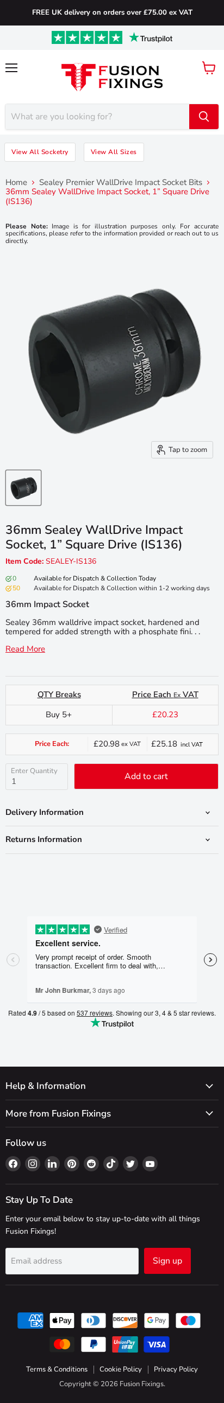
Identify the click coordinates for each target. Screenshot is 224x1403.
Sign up (167, 1261)
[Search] (204, 116)
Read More (25, 649)
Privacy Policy (176, 1369)
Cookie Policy (120, 1369)
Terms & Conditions (57, 1369)
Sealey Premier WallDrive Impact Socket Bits (120, 182)
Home (16, 182)
